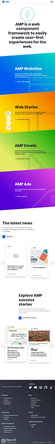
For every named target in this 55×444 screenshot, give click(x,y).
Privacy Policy (42, 442)
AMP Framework (8, 398)
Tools (32, 407)
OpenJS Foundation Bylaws (10, 428)
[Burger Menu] (51, 2)
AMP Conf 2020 (34, 415)
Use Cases (6, 400)
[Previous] (2, 261)
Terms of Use (35, 442)
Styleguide (33, 424)
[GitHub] (45, 387)
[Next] (52, 261)
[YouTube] (35, 387)
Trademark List (7, 432)
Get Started (33, 398)
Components (34, 402)
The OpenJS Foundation (9, 426)
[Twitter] (30, 387)
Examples (33, 403)
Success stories (7, 402)
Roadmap (6, 419)
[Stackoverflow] (51, 387)
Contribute (6, 417)
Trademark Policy (8, 430)
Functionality (7, 403)
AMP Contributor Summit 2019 (38, 417)
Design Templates (35, 405)
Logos (32, 426)
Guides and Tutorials (36, 400)
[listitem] (16, 261)
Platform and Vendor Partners (11, 415)
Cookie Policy (49, 442)
